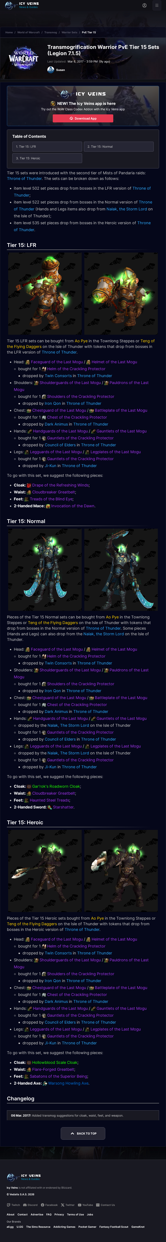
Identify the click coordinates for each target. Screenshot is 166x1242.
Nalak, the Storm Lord (127, 209)
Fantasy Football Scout (113, 1226)
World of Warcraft (28, 32)
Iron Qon (53, 403)
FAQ (48, 1214)
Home (9, 32)
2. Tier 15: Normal (100, 146)
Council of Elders (60, 445)
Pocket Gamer (87, 1226)
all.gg (10, 1226)
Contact (23, 1214)
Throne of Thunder (24, 178)
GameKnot (138, 1226)
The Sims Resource (38, 1226)
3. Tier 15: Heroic (28, 158)
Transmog (50, 32)
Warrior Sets (69, 32)
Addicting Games (64, 1226)
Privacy (59, 1214)
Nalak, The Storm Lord (68, 725)
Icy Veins (12, 1187)
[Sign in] (144, 5)
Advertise (37, 1214)
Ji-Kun (50, 465)
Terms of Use (75, 1214)
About (10, 1214)
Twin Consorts (58, 375)
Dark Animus (56, 424)
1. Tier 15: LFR (26, 146)
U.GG (20, 1226)
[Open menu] (157, 5)
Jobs (90, 1214)
